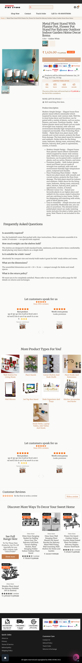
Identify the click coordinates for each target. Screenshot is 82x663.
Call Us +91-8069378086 (61, 14)
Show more (10, 557)
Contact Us (46, 640)
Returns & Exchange (50, 649)
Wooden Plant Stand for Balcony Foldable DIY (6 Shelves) (10, 588)
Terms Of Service (7, 644)
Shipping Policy (7, 651)
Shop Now (15, 14)
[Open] (5, 657)
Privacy (4, 641)
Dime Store (30, 534)
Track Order (41, 14)
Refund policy (6, 647)
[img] (41, 302)
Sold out (61, 60)
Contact (28, 14)
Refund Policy (47, 643)
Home (3, 18)
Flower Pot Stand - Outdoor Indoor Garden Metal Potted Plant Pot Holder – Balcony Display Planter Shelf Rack (71, 541)
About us (5, 638)
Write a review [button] (72, 496)
